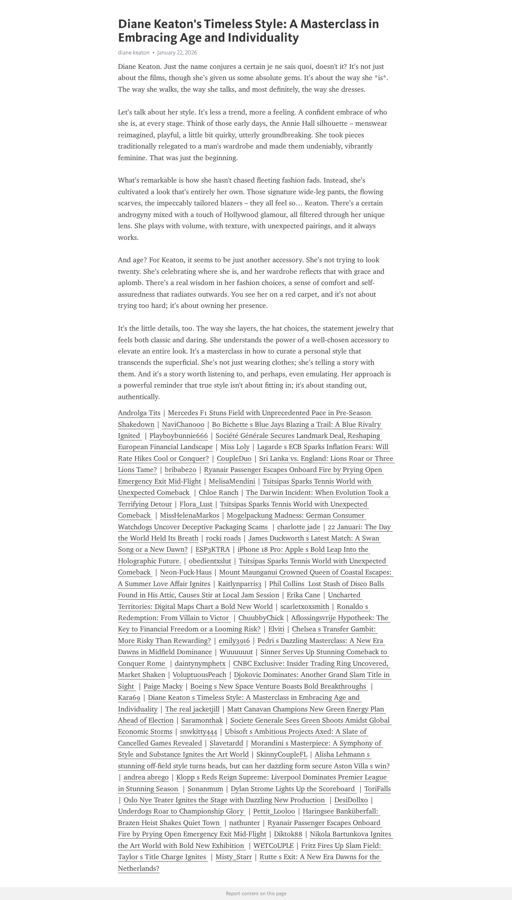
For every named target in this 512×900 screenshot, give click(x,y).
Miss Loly (235, 446)
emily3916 (234, 640)
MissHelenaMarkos (189, 515)
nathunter (244, 822)
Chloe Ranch (218, 492)
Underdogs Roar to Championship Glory (182, 811)
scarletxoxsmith (304, 606)
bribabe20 (180, 469)
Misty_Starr (234, 856)
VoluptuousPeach (199, 674)
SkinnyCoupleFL (281, 754)
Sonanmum (205, 788)
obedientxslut (210, 560)
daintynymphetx (200, 663)
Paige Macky (163, 686)
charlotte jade (298, 526)
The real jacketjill (192, 709)
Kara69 (129, 697)
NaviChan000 (183, 424)
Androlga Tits (139, 412)
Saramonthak (202, 720)
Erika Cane (303, 595)
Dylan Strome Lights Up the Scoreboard (294, 788)
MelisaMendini (232, 481)
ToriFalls (377, 788)
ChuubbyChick (261, 617)
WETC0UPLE (274, 845)
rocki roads (223, 538)
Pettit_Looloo (274, 811)
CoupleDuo (234, 458)
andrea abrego (146, 777)
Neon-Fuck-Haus (186, 572)
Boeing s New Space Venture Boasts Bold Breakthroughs (279, 686)
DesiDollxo (351, 800)
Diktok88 (288, 834)
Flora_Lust (196, 504)
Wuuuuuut (236, 651)
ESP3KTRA (213, 549)
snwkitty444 (198, 731)
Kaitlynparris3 (240, 583)
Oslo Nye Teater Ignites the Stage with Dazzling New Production (225, 800)
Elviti (276, 629)
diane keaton (134, 52)
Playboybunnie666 (179, 435)
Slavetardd (226, 743)
